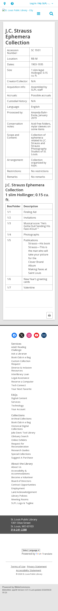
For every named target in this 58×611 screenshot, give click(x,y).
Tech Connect (18, 385)
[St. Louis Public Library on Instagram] (29, 335)
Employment (18, 488)
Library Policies (19, 495)
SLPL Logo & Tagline (22, 503)
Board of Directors (21, 480)
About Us (16, 466)
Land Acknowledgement (24, 492)
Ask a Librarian (19, 353)
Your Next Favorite (21, 388)
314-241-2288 (19, 529)
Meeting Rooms (19, 499)
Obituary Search (19, 436)
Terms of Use (18, 566)
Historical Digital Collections (20, 427)
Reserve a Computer (22, 381)
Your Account (18, 409)
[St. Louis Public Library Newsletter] (44, 335)
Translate (47, 553)
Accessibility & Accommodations (20, 472)
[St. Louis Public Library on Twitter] (21, 335)
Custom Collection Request (20, 362)
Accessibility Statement (28, 570)
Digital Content (19, 398)
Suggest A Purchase (22, 457)
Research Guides (20, 450)
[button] (4, 3)
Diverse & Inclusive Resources (21, 369)
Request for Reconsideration (20, 445)
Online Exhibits (19, 439)
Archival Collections (21, 418)
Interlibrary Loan (20, 374)
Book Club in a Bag (21, 357)
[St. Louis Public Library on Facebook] (14, 335)
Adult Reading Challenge (18, 348)
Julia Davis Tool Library (23, 432)
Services (15, 401)
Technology (17, 405)
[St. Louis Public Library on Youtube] (36, 335)
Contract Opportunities (23, 484)
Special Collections (21, 453)
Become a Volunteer (22, 477)
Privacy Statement (37, 566)
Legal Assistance (20, 377)
